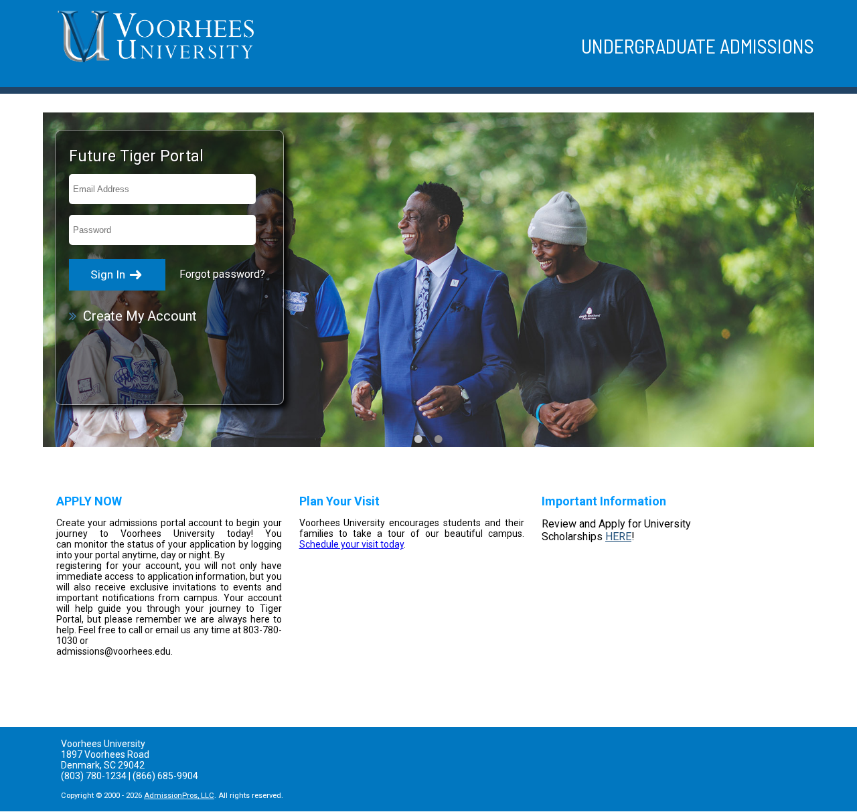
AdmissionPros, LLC (179, 795)
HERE (618, 536)
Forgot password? (222, 274)
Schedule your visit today (351, 544)
